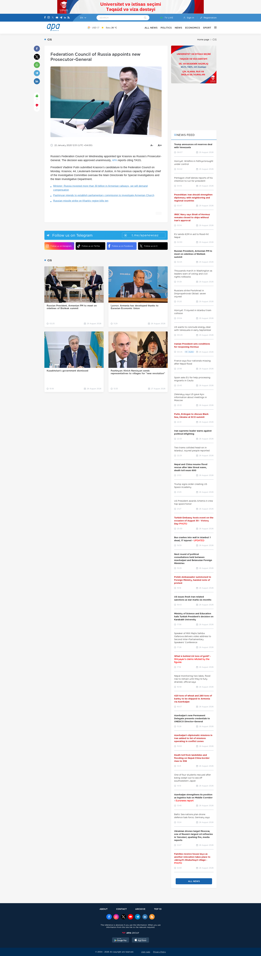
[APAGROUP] (130, 933)
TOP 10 (157, 909)
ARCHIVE (140, 909)
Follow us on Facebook (122, 246)
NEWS (178, 27)
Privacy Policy (159, 952)
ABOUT (104, 909)
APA (114, 160)
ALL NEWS (151, 27)
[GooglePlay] (120, 940)
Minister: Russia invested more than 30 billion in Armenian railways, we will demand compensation (100, 188)
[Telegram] (61, 17)
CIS (215, 39)
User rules (145, 952)
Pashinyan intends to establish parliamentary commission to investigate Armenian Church (103, 195)
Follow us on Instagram (60, 246)
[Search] (145, 18)
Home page (203, 39)
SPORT (207, 27)
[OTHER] (214, 28)
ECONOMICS (192, 27)
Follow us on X (151, 246)
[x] (123, 917)
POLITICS (166, 27)
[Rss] (69, 17)
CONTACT (121, 909)
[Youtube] (57, 17)
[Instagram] (48, 17)
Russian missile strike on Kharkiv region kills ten (80, 200)
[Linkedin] (65, 17)
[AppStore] (140, 940)
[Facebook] (45, 17)
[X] (53, 17)
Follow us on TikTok (91, 246)
